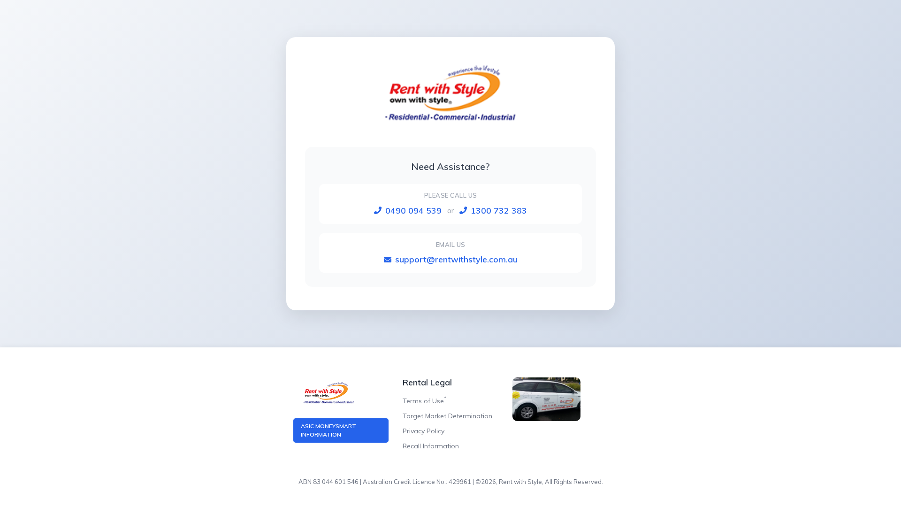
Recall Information (431, 446)
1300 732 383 (499, 210)
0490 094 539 (413, 210)
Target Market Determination (447, 416)
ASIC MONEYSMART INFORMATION (328, 430)
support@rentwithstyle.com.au (456, 259)
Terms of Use (424, 401)
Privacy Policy (423, 431)
